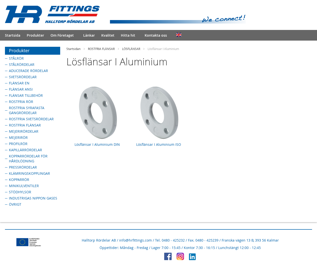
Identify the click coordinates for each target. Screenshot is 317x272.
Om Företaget (62, 35)
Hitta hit (128, 35)
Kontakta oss (156, 35)
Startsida (12, 35)
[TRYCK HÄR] (192, 258)
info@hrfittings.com (135, 240)
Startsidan (73, 49)
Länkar (89, 35)
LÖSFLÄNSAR (131, 49)
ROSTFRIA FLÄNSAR (101, 49)
